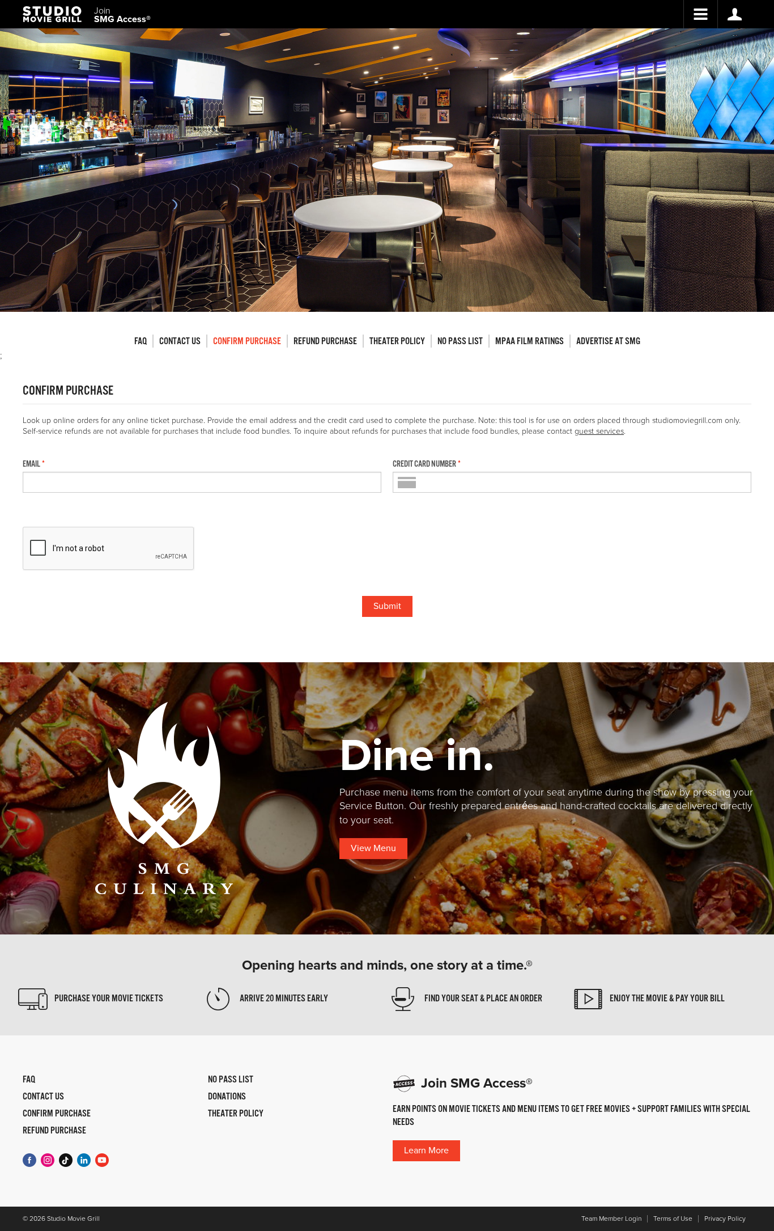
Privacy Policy (725, 1218)
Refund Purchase (325, 342)
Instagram (47, 1160)
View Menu (373, 848)
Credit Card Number (424, 464)
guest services (599, 431)
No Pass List (460, 342)
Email (31, 464)
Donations (227, 1097)
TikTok (66, 1160)
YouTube (102, 1160)
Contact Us (180, 342)
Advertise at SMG (608, 342)
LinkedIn (84, 1160)
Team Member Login (611, 1218)
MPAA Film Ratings (529, 342)
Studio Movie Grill (52, 14)
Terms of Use (672, 1218)
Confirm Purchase (247, 342)
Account (734, 14)
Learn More (426, 1150)
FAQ (140, 342)
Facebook (29, 1160)
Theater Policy (397, 342)
